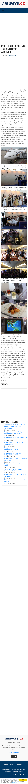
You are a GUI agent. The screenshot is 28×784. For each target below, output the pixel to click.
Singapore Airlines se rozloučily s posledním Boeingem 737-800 (13, 432)
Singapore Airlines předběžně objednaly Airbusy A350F (15, 459)
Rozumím (22, 779)
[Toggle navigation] (3, 10)
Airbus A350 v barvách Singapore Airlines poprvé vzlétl (13, 470)
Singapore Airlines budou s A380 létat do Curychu (15, 475)
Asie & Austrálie (12, 55)
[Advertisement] (14, 28)
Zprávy (12, 764)
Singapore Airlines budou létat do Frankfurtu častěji (13, 443)
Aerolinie (10, 767)
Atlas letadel (17, 767)
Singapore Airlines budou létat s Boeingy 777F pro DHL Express (13, 454)
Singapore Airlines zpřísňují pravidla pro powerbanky (15, 438)
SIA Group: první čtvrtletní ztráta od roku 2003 (14, 480)
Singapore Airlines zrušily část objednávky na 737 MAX (12, 448)
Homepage (6, 764)
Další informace (14, 782)
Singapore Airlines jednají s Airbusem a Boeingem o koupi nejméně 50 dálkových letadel (15, 426)
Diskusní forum (19, 764)
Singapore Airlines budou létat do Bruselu (13, 464)
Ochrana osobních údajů (14, 752)
